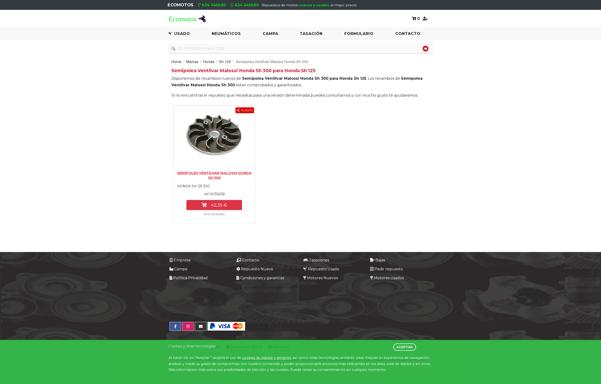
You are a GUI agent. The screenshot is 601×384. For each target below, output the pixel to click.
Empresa (182, 260)
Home (176, 61)
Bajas (380, 260)
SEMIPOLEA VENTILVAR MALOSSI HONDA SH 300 (214, 175)
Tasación (311, 33)
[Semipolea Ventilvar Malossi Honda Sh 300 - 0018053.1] (214, 136)
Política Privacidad (190, 278)
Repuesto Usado (323, 269)
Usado (182, 33)
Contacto (407, 33)
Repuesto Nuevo (257, 269)
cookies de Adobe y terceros (266, 358)
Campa (270, 33)
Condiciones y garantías (262, 278)
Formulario (359, 33)
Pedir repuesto (388, 269)
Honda (208, 61)
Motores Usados (389, 278)
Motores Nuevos (322, 278)
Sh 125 (225, 61)
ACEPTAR (405, 347)
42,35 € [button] (219, 205)
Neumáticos (226, 33)
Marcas (192, 61)
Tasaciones (319, 260)
